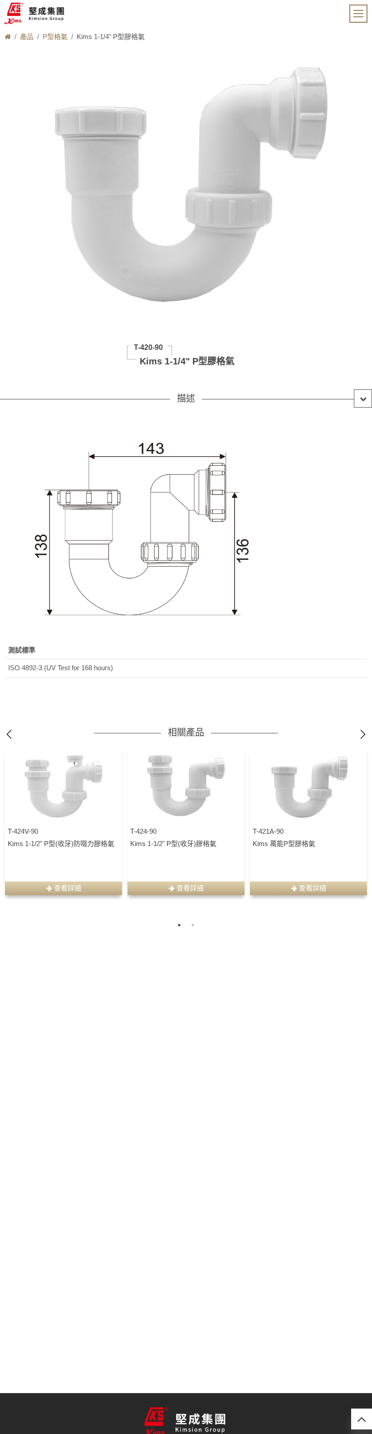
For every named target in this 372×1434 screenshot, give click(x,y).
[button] (186, 398)
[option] (63, 822)
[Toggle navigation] (358, 14)
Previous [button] (9, 734)
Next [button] (362, 734)
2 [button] (192, 925)
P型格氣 (55, 36)
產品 (27, 36)
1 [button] (179, 925)
